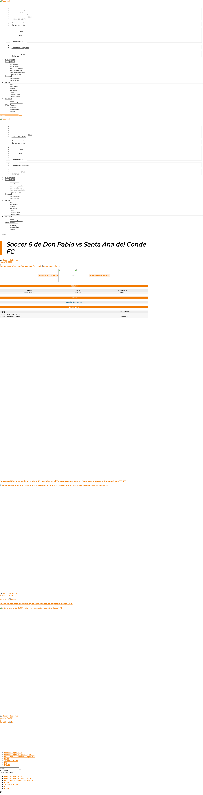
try (5, 763)
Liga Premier (14, 90)
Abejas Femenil (14, 66)
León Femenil (14, 86)
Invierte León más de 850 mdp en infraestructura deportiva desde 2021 (36, 604)
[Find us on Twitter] (1, 792)
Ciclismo (15, 56)
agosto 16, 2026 (6, 718)
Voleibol (8, 99)
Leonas (12, 101)
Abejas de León (14, 64)
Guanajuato (11, 5)
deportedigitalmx (10, 260)
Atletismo (13, 107)
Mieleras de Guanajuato (17, 72)
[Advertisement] (74, 352)
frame (6, 759)
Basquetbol (10, 62)
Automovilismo (15, 109)
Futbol (9, 27)
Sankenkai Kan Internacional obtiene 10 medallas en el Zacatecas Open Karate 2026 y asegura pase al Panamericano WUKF (63, 481)
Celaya (12, 92)
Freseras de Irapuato (20, 48)
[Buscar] (20, 115)
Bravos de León (15, 78)
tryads (7, 765)
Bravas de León (18, 25)
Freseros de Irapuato (16, 68)
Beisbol (10, 21)
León (11, 84)
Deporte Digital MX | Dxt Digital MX (19, 755)
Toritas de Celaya (19, 19)
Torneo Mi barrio (11, 761)
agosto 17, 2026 (6, 595)
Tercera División (18, 41)
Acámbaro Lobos (15, 94)
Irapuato (12, 88)
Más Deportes (11, 105)
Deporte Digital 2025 (13, 753)
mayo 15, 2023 (6, 262)
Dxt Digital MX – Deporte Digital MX (19, 757)
